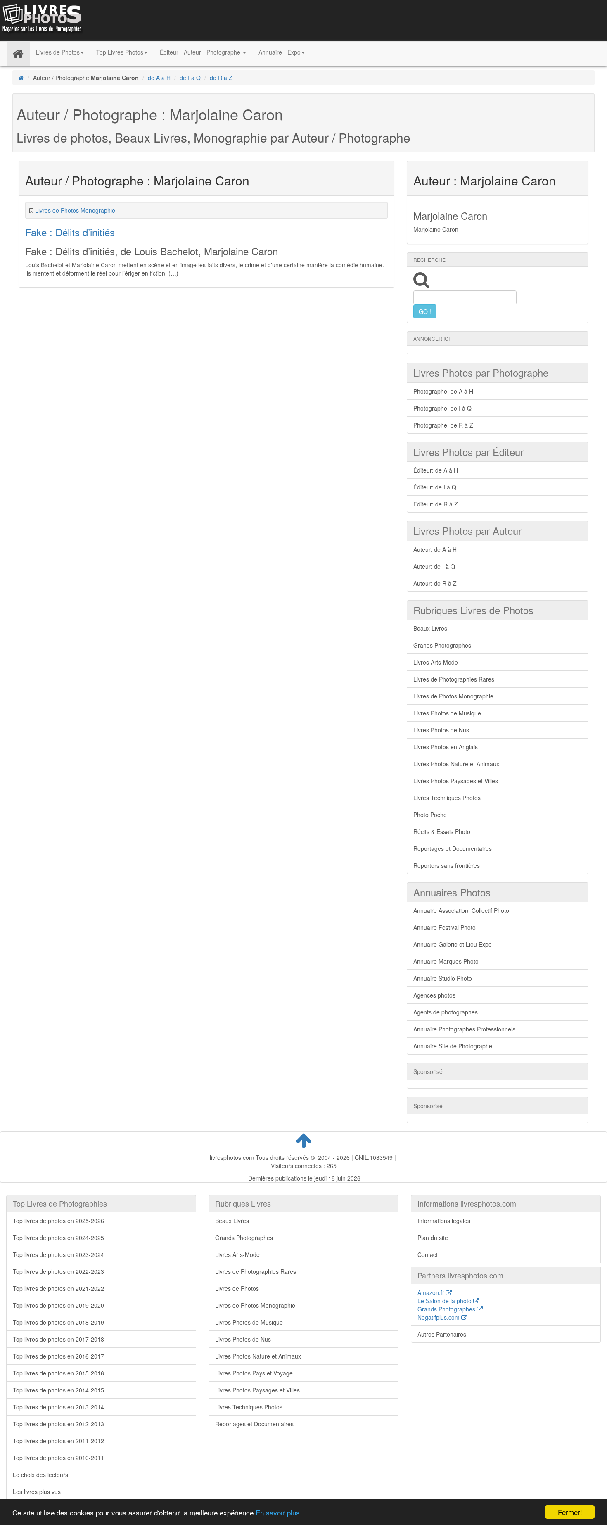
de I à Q (190, 78)
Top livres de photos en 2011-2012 (58, 1441)
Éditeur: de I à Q (434, 487)
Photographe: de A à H (443, 391)
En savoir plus (278, 1512)
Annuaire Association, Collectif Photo (461, 910)
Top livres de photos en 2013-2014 (58, 1407)
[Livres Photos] (41, 20)
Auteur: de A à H (435, 549)
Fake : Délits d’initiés (70, 232)
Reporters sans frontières (446, 865)
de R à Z (221, 78)
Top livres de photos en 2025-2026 (58, 1220)
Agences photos (434, 995)
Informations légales (443, 1220)
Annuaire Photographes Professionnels (464, 1029)
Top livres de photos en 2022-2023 (58, 1271)
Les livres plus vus (37, 1491)
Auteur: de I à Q (434, 566)
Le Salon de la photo (445, 1301)
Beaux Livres (430, 628)
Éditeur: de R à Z (435, 504)
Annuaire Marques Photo (446, 961)
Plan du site (432, 1237)
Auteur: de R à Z (435, 583)
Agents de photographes (445, 1012)
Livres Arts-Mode (435, 662)
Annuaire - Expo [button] (279, 52)
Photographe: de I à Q (442, 408)
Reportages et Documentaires (452, 848)
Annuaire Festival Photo (444, 927)
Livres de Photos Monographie (75, 210)
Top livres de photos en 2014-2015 (58, 1390)
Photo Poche (430, 814)
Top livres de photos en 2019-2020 (58, 1305)
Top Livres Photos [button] (119, 52)
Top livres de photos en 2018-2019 (58, 1322)
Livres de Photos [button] (58, 52)
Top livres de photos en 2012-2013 (58, 1424)
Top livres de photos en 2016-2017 (58, 1356)
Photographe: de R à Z (443, 425)
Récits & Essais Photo (441, 831)
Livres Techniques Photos (447, 797)
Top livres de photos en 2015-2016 (58, 1373)
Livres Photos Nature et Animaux (456, 764)
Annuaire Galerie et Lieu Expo (452, 944)
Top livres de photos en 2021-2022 (58, 1288)
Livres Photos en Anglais (445, 747)
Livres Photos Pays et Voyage (254, 1373)
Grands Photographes (442, 645)
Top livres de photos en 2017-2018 (58, 1339)
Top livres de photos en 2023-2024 (58, 1254)
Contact (427, 1254)
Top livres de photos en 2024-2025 (58, 1237)
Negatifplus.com (439, 1317)
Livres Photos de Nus (441, 730)
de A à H (159, 78)
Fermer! (570, 1512)
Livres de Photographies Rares (453, 679)
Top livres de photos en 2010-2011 (58, 1458)
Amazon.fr (431, 1292)
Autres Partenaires (441, 1334)
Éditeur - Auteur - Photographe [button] (201, 52)
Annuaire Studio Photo (442, 978)
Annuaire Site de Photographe (452, 1046)
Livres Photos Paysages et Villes (455, 781)
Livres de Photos (237, 1288)
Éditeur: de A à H (435, 470)
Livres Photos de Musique (447, 713)
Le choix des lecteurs (40, 1474)
